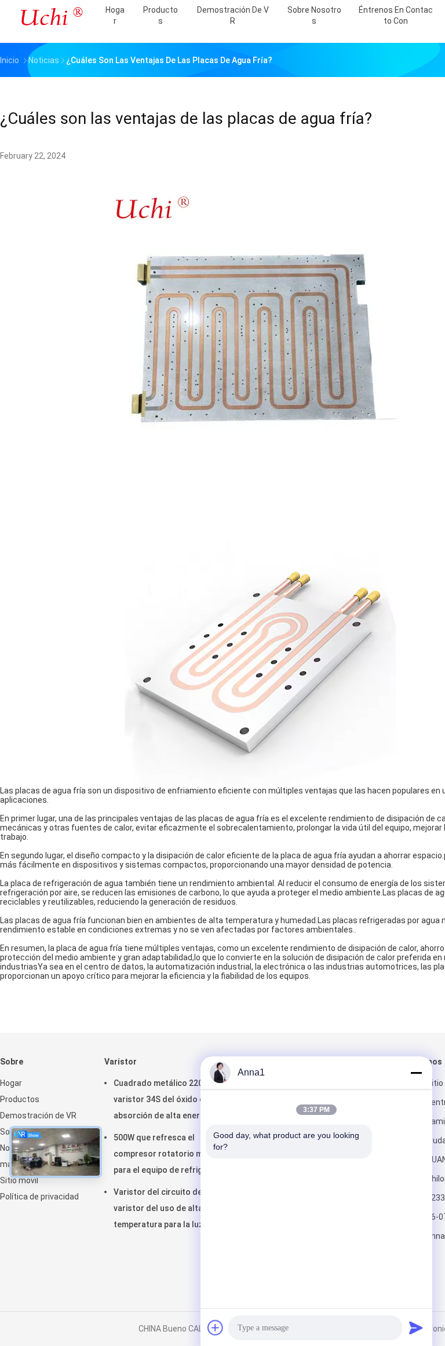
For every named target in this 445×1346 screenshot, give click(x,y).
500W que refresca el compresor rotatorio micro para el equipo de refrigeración (172, 1154)
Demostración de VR (38, 1115)
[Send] (416, 1327)
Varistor (120, 1061)
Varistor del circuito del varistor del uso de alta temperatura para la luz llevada (173, 1208)
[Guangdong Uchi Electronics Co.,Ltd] (51, 17)
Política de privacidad (39, 1196)
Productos (19, 1099)
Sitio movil (19, 1180)
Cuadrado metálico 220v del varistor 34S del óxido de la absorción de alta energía (167, 1099)
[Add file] (215, 1327)
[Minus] (416, 1073)
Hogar (11, 1083)
